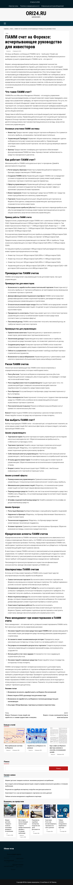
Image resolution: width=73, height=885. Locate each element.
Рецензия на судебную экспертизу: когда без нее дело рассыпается (28, 789)
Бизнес (7, 815)
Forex (7, 33)
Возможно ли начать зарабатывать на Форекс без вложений (32, 692)
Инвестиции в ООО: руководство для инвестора (27, 695)
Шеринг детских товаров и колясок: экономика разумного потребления (29, 780)
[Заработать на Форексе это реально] (36, 735)
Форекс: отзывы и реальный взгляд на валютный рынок (55, 715)
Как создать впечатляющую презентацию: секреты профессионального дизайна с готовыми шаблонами (36, 785)
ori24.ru (36, 13)
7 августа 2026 (23, 837)
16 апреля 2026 (36, 833)
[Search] (67, 23)
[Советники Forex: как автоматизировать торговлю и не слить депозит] (50, 811)
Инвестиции (21, 815)
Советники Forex (49, 815)
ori (7, 833)
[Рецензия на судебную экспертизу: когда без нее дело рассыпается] (37, 811)
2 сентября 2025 (63, 831)
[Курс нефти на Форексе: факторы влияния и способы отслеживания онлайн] (58, 735)
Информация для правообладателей (52, 6)
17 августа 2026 (9, 835)
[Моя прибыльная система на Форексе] (14, 735)
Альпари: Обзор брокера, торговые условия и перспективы (31, 705)
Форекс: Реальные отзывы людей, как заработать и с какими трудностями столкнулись (20, 715)
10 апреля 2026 (49, 831)
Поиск (6, 762)
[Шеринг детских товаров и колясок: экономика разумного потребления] (10, 811)
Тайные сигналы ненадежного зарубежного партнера (23, 796)
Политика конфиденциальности (29, 6)
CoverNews (44, 882)
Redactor (8, 51)
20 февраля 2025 (17, 51)
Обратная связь (13, 6)
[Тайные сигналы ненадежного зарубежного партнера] (63, 811)
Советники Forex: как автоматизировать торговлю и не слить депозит (28, 793)
